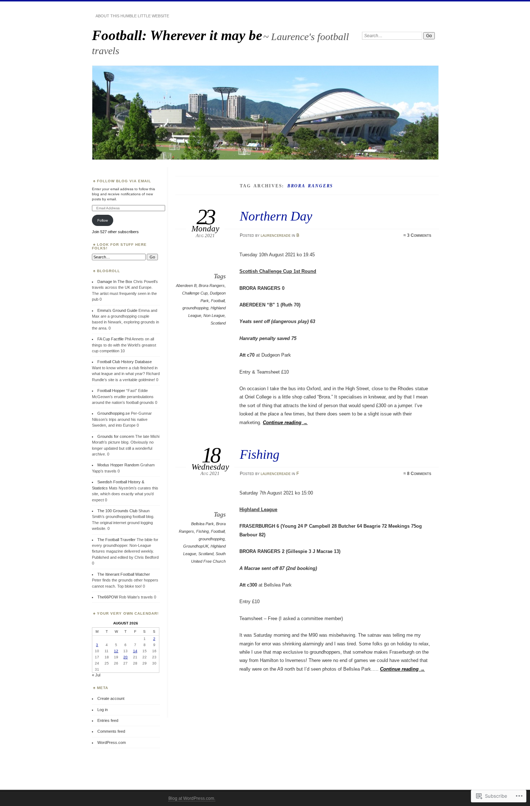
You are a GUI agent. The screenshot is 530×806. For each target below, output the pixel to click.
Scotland (218, 323)
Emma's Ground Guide (117, 310)
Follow (102, 220)
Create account (110, 698)
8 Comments (419, 473)
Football (218, 301)
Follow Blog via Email (124, 181)
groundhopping (195, 308)
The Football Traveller (116, 539)
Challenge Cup (195, 293)
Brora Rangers (212, 285)
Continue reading (285, 422)
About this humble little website (132, 16)
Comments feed (111, 731)
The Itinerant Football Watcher (123, 574)
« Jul (96, 675)
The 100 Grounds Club (117, 511)
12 (116, 651)
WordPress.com (111, 742)
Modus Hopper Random (118, 465)
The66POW (107, 597)
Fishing (259, 454)
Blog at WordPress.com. (191, 798)
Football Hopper (111, 390)
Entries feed (107, 720)
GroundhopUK (195, 546)
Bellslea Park (202, 524)
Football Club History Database (124, 362)
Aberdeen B (186, 285)
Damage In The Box (114, 281)
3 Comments (419, 235)
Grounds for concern (115, 436)
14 (135, 651)
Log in (102, 709)
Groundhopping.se (113, 413)
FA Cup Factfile (110, 339)
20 (125, 657)
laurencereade (276, 235)
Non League (214, 315)
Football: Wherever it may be (177, 35)
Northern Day (276, 216)
